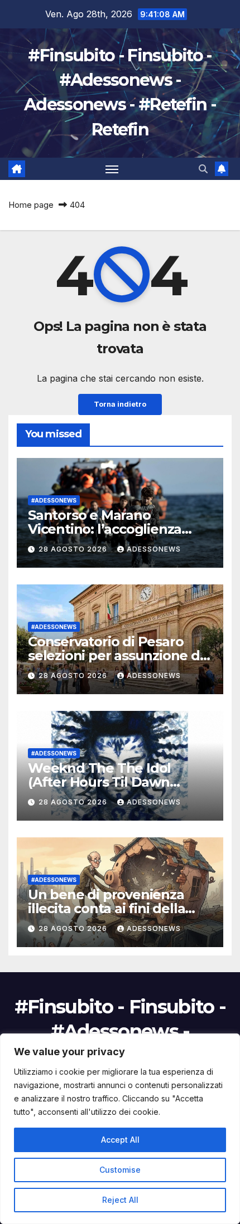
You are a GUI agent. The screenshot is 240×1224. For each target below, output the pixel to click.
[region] (120, 1128)
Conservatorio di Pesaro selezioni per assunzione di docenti (115, 655)
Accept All (120, 1139)
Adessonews (154, 549)
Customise (120, 1169)
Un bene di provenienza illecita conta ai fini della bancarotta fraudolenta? (108, 908)
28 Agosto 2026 (74, 549)
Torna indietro (120, 404)
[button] (203, 168)
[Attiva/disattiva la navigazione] (112, 169)
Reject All (120, 1200)
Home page (31, 204)
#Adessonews (53, 500)
